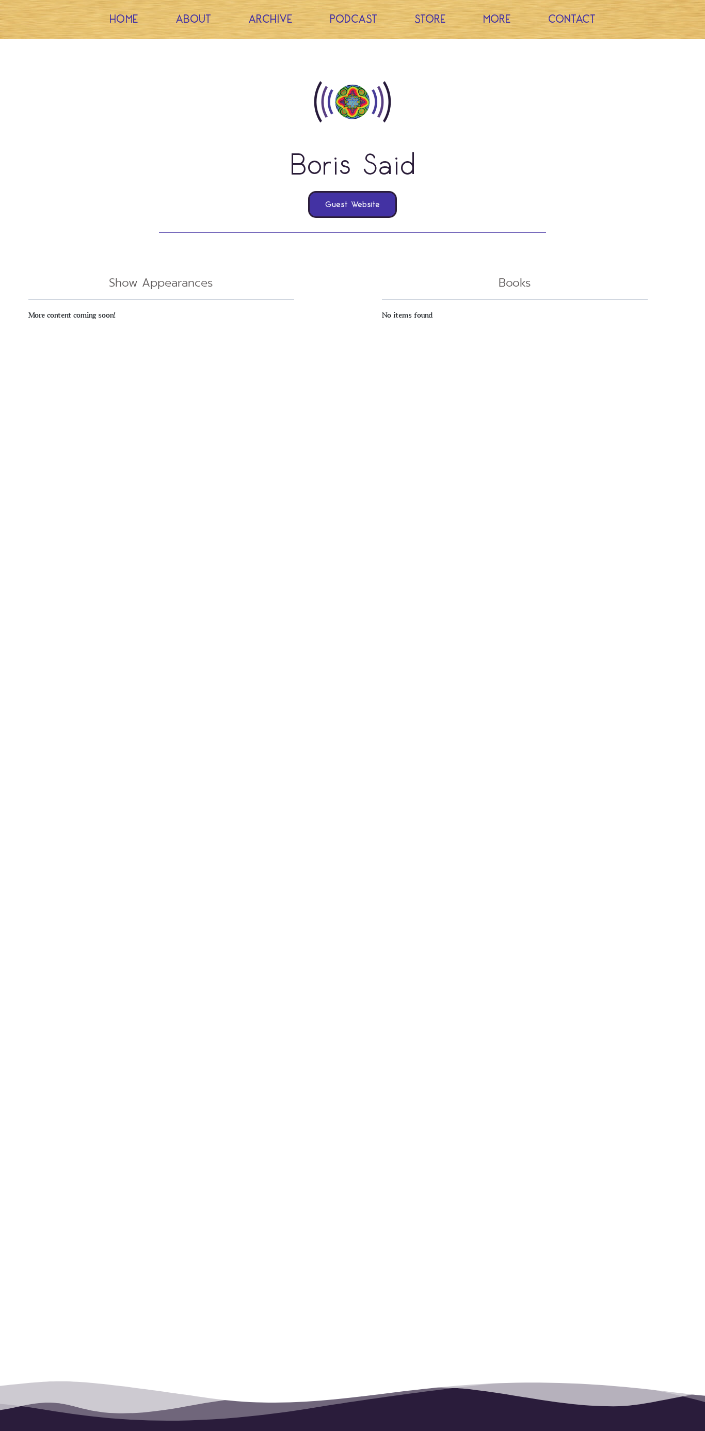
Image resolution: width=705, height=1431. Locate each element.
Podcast (353, 19)
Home (123, 19)
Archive (270, 19)
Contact (572, 19)
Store (430, 19)
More (497, 19)
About (193, 19)
